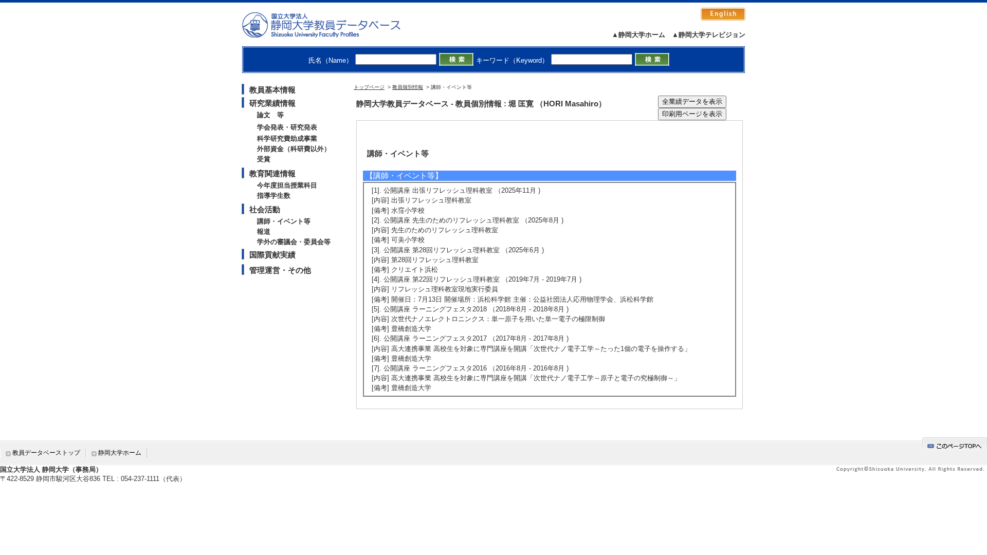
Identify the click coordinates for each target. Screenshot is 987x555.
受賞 (263, 159)
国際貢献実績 (272, 254)
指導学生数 (273, 195)
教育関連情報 (272, 173)
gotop (954, 444)
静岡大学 (332, 25)
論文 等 (270, 115)
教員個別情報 (407, 87)
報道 (263, 231)
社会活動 (264, 209)
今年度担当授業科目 (287, 185)
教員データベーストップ (46, 452)
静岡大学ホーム (119, 452)
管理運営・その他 (280, 270)
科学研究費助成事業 (287, 138)
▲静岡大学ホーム (638, 35)
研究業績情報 (272, 103)
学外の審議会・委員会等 (294, 242)
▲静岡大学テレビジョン (708, 35)
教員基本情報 (272, 89)
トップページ (369, 87)
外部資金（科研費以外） (294, 149)
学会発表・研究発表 (287, 127)
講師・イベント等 (283, 221)
